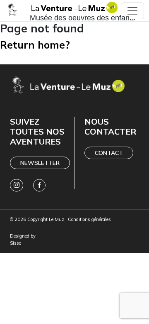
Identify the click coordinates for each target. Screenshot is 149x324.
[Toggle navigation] (132, 10)
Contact (109, 153)
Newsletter (40, 163)
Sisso (15, 243)
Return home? (35, 44)
